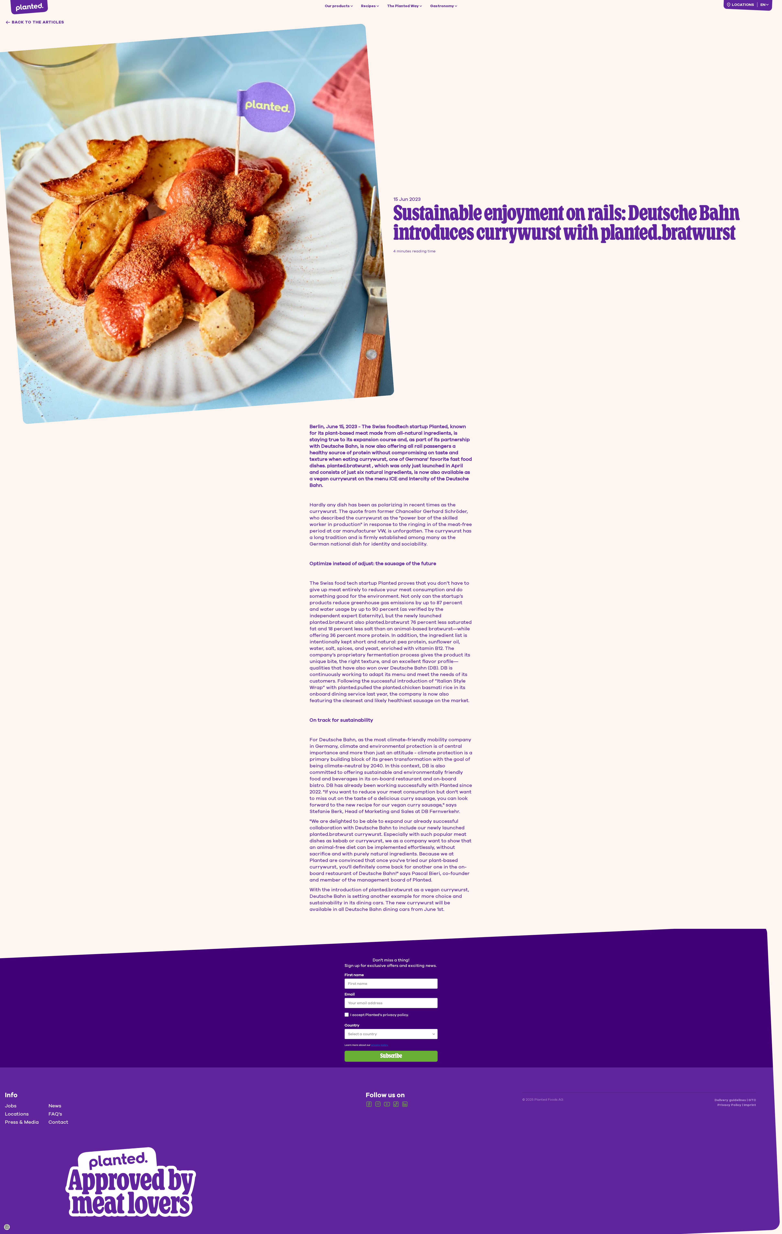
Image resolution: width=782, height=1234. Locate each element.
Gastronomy (442, 5)
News (54, 1106)
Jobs (10, 1106)
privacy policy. (379, 1045)
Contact (58, 1122)
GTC (752, 1100)
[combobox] (390, 1034)
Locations (743, 4)
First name (354, 974)
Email (350, 994)
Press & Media (22, 1122)
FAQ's (55, 1114)
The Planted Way (403, 5)
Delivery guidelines (731, 1100)
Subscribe (391, 1056)
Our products (337, 5)
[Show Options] (434, 1034)
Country (352, 1025)
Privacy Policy (729, 1105)
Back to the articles (38, 22)
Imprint (750, 1105)
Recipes (368, 5)
